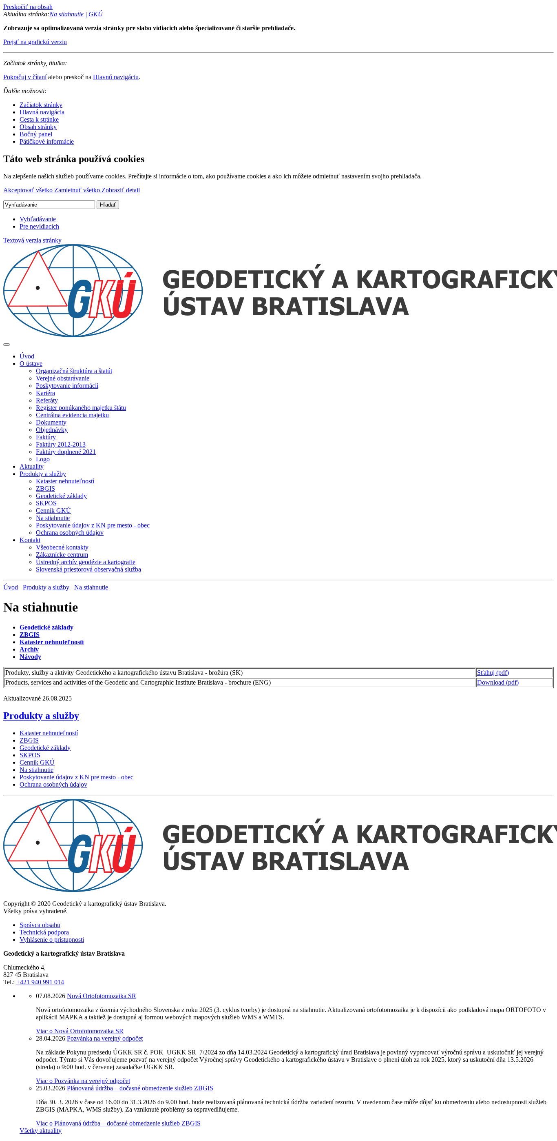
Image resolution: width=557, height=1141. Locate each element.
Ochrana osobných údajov (70, 532)
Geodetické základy (61, 495)
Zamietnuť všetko (78, 190)
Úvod (27, 356)
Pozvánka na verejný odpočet (105, 1038)
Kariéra (45, 392)
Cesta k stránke (39, 119)
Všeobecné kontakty (62, 547)
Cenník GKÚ (53, 510)
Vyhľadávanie (38, 219)
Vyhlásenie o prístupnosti (52, 939)
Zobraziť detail (121, 190)
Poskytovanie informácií (67, 385)
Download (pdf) (498, 682)
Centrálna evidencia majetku (72, 414)
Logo (43, 459)
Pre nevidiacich (39, 226)
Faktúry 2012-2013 (61, 444)
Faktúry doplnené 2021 (66, 451)
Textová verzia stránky (32, 240)
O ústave (31, 363)
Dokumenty (51, 422)
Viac (80, 1031)
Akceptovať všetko (28, 190)
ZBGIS (45, 488)
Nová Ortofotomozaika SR (101, 995)
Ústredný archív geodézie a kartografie (85, 561)
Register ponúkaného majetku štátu (81, 407)
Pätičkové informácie (47, 141)
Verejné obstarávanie (62, 378)
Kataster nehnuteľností (65, 481)
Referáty (47, 400)
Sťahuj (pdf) (493, 672)
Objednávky (52, 429)
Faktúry (46, 437)
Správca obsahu (40, 924)
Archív (29, 649)
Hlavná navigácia (42, 112)
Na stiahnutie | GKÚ (76, 14)
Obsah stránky (38, 126)
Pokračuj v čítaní (24, 76)
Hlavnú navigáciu (116, 76)
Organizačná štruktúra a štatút (74, 370)
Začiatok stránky (41, 104)
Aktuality (32, 466)
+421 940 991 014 (40, 982)
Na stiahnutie (53, 517)
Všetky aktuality (41, 1130)
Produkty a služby (43, 473)
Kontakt (30, 539)
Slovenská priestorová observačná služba (88, 569)
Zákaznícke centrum (62, 554)
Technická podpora (44, 932)
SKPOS (46, 503)
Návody (30, 656)
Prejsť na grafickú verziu (35, 41)
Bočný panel (36, 134)
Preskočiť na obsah (28, 6)
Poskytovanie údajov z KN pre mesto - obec (93, 525)
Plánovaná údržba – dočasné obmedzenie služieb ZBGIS (140, 1088)
